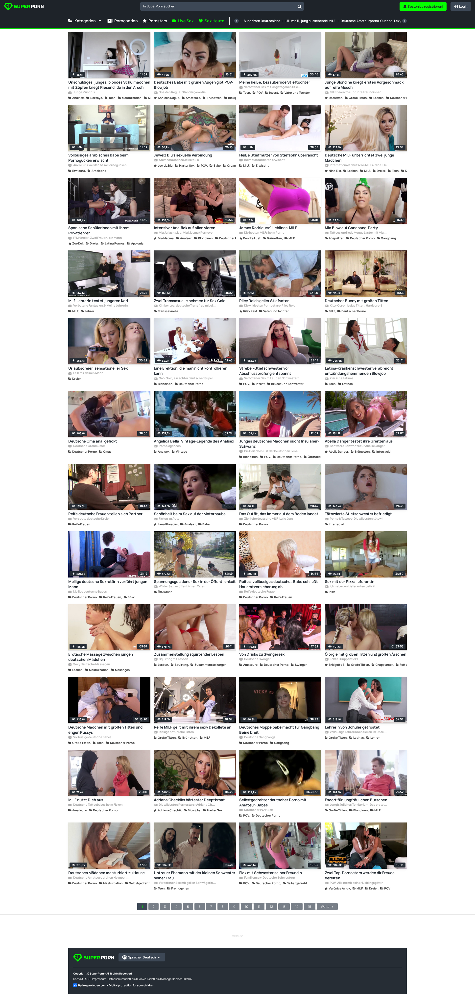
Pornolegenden (169, 446)
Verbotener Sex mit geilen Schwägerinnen (187, 883)
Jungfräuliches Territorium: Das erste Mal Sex (358, 805)
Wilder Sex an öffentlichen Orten (181, 586)
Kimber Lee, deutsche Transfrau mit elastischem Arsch (187, 306)
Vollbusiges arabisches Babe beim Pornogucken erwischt (98, 158)
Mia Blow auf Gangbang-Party (351, 227)
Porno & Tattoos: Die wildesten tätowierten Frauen (358, 519)
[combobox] (222, 6)
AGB (87, 979)
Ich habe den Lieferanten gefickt (352, 586)
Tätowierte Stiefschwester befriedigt (358, 513)
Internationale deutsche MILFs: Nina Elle (358, 165)
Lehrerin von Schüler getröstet (352, 727)
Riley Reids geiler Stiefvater (264, 300)
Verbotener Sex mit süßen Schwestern (272, 378)
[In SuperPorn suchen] (299, 6)
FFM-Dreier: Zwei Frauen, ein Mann (97, 238)
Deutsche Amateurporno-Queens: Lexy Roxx (375, 21)
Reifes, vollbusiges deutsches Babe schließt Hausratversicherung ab (278, 584)
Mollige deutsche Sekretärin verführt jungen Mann (107, 584)
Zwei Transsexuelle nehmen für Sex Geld (189, 300)
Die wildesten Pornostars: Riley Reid (269, 306)
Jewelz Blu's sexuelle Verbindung (183, 155)
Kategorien (85, 20)
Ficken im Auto (168, 519)
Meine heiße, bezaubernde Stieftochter (274, 82)
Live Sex (186, 20)
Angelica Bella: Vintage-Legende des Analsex (194, 441)
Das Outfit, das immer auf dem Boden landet (278, 513)
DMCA (188, 979)
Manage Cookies (171, 979)
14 (296, 906)
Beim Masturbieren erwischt (264, 160)
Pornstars (157, 20)
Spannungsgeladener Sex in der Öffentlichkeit (195, 581)
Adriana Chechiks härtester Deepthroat (189, 799)
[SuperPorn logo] (24, 7)
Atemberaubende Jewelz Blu (178, 160)
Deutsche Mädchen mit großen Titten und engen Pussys (105, 730)
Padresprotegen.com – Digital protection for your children (116, 985)
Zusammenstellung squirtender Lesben (189, 654)
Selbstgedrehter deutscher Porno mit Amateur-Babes (273, 802)
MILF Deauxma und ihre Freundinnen (355, 92)
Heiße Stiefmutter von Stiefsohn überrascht (278, 155)
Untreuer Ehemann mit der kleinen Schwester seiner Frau (194, 875)
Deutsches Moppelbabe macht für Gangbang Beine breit (279, 730)
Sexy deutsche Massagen (91, 664)
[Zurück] (236, 21)
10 (246, 906)
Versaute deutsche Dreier (91, 519)
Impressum (99, 979)
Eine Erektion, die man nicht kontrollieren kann (190, 371)
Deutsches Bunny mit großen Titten (356, 300)
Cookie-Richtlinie (148, 979)
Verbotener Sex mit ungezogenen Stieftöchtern (273, 87)
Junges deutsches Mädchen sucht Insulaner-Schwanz (279, 444)
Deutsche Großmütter (89, 446)
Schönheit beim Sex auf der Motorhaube (190, 513)
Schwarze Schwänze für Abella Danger (357, 446)
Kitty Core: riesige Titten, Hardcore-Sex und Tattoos (358, 306)
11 (259, 906)
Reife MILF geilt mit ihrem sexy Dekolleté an (192, 727)
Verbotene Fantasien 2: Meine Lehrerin (100, 306)
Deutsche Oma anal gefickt (92, 441)
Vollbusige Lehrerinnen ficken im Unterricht (358, 732)
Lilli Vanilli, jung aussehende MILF (310, 21)
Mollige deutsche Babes (90, 592)
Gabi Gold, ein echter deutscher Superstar (187, 378)
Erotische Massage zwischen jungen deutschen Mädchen (100, 657)
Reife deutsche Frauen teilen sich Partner (105, 513)
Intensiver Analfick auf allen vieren (184, 227)
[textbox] (217, 6)
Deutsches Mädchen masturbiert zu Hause (106, 872)
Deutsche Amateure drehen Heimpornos (102, 878)
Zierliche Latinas (341, 378)
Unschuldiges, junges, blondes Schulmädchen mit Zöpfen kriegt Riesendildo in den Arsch (109, 85)
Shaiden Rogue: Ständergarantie (182, 92)
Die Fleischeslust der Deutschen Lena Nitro (273, 451)
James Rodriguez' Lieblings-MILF (268, 227)
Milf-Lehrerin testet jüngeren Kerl (98, 300)
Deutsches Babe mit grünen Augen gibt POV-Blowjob (193, 85)
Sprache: (142, 957)
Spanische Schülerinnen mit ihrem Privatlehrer (99, 230)
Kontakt (78, 979)
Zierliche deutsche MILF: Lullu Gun (268, 519)
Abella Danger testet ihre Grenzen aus (359, 441)
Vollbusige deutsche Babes (92, 737)
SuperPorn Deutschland (262, 21)
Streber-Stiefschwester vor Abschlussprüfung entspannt (265, 371)
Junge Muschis (84, 92)
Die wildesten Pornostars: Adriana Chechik (187, 805)
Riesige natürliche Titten (176, 732)
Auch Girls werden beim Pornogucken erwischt (102, 165)
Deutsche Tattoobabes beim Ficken (98, 805)
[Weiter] (404, 21)
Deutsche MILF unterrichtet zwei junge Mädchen (359, 158)
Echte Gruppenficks (343, 659)
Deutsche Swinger (257, 659)
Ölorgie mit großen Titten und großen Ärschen (365, 654)
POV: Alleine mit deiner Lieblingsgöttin (356, 883)
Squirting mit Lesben (173, 659)
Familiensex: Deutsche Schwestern (269, 878)
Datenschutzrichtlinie (122, 979)
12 (271, 906)
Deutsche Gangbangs (259, 737)
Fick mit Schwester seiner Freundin (270, 872)
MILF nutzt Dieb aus (85, 799)
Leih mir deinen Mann (88, 373)
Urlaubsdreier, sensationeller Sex (98, 368)
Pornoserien (126, 20)
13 (284, 906)
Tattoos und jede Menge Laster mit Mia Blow (358, 233)
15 (309, 906)
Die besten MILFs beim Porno (264, 233)
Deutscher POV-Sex (258, 810)
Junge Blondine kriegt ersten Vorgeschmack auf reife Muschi (364, 85)
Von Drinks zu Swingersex (262, 654)
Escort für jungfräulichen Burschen (356, 799)
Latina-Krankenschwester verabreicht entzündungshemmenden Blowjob (359, 371)
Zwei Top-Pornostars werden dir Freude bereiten (360, 875)
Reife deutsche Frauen (260, 592)
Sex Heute (214, 20)
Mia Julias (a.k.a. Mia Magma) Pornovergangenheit (187, 233)
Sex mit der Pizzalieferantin (349, 581)
